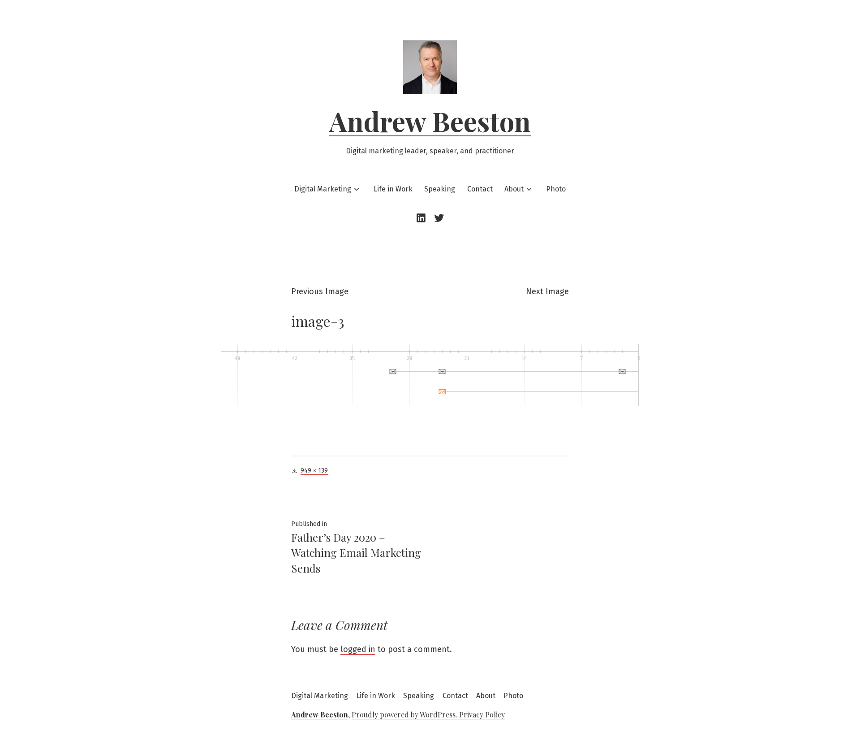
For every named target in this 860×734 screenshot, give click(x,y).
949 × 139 (314, 470)
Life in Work (393, 189)
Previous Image (319, 291)
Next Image (547, 291)
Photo (556, 189)
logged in (357, 649)
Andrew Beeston (430, 121)
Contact (480, 189)
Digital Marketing (322, 189)
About (514, 189)
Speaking (439, 189)
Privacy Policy (482, 714)
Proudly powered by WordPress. (405, 714)
